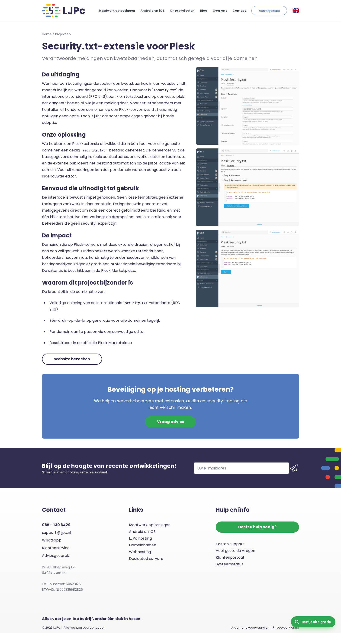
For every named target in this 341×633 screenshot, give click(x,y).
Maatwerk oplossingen (117, 11)
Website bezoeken (72, 359)
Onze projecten (182, 11)
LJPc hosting (140, 538)
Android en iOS (152, 11)
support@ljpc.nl (56, 532)
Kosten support (230, 544)
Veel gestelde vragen (235, 550)
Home (47, 34)
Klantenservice (56, 548)
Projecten (63, 34)
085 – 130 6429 (56, 525)
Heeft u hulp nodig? (257, 527)
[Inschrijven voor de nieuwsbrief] (294, 468)
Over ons (220, 11)
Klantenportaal (269, 11)
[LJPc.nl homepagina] (63, 10)
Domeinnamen (142, 545)
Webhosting (140, 551)
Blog (203, 11)
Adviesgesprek (55, 555)
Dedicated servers (146, 558)
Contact (239, 11)
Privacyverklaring (286, 627)
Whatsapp (51, 540)
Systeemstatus (229, 564)
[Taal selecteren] (296, 10)
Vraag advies (170, 421)
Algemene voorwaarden (250, 627)
